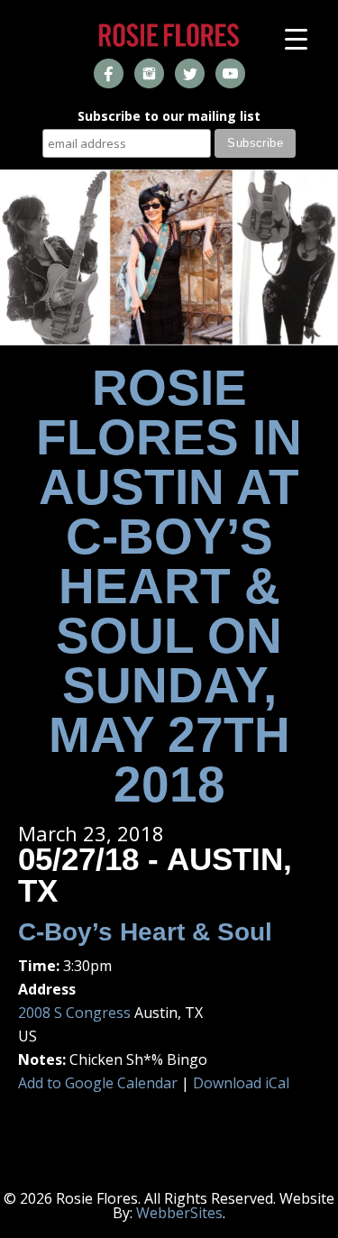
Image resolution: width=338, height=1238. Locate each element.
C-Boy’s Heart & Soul (145, 932)
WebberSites (179, 1213)
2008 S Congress (74, 1012)
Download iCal (241, 1083)
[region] (169, 257)
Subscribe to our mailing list (169, 117)
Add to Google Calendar (98, 1083)
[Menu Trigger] (296, 38)
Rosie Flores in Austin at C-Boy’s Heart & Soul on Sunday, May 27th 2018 (169, 586)
